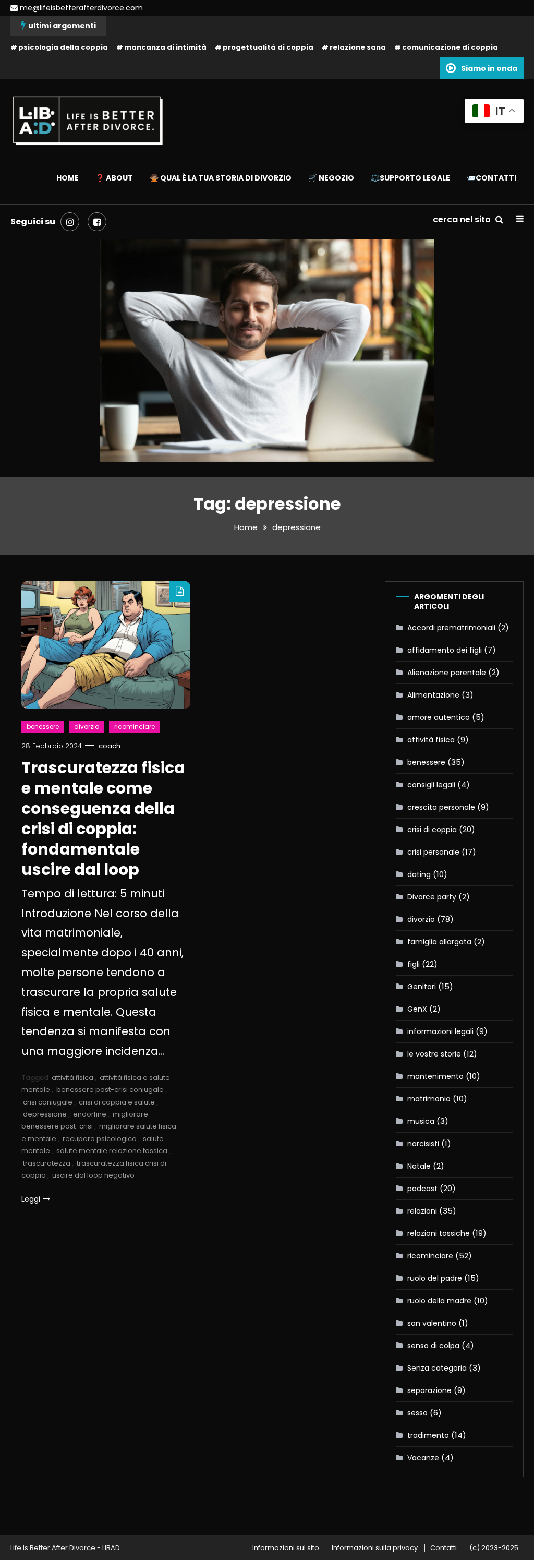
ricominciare (134, 726)
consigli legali (431, 784)
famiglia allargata (439, 942)
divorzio (86, 726)
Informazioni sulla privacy (375, 1548)
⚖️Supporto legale (410, 178)
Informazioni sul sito (285, 1548)
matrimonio (429, 1099)
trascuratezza (46, 1163)
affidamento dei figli (444, 650)
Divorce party (431, 897)
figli (413, 964)
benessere (43, 726)
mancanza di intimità (165, 47)
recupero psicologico (100, 1139)
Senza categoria (437, 1368)
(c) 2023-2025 (493, 1548)
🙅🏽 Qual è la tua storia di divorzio (221, 178)
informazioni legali (440, 1031)
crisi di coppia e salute (117, 1102)
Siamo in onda (489, 68)
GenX (417, 1009)
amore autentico (438, 717)
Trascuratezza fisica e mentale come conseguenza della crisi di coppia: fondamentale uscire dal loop (103, 819)
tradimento (428, 1435)
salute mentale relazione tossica (111, 1151)
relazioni (422, 1211)
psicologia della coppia (63, 47)
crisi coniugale (47, 1102)
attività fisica (72, 1078)
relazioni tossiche (438, 1233)
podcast (422, 1188)
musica (420, 1121)
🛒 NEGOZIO (331, 178)
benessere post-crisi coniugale (110, 1090)
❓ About (114, 178)
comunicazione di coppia (450, 47)
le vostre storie (434, 1054)
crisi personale (433, 852)
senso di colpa (433, 1345)
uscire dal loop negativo (93, 1175)
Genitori (421, 986)
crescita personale (441, 807)
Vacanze (423, 1458)
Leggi (30, 1199)
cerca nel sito (463, 219)
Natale (419, 1166)
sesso (417, 1413)
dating (419, 874)
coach (109, 746)
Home (67, 178)
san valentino (431, 1323)
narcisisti (423, 1143)
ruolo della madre (439, 1300)
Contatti (443, 1548)
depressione (45, 1114)
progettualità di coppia (268, 47)
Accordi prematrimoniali (451, 627)
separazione (429, 1390)
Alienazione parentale (446, 672)
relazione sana (358, 47)
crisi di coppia (432, 829)
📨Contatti (491, 178)
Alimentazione (433, 695)
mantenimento (435, 1076)
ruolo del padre (434, 1278)
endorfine (89, 1114)
